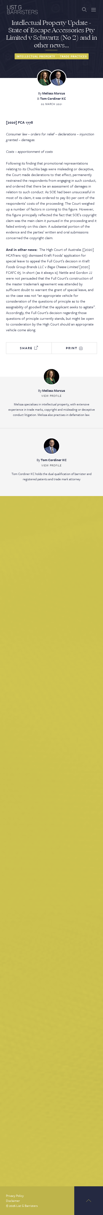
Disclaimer (13, 1200)
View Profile (51, 396)
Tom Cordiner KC (53, 98)
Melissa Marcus (53, 93)
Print (72, 348)
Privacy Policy (15, 1195)
